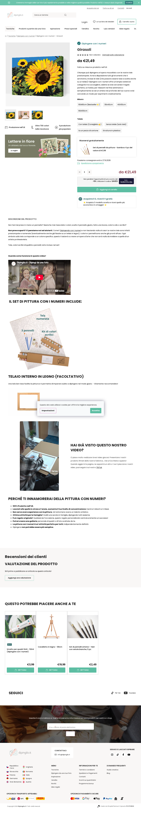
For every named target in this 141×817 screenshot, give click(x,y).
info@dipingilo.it (64, 755)
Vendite (54, 780)
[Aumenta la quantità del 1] (89, 172)
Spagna (29, 778)
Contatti (121, 8)
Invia (70, 734)
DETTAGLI (22, 670)
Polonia (12, 775)
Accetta (96, 410)
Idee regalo (55, 787)
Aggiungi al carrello (108, 189)
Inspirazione (55, 777)
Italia (28, 775)
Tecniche (55, 770)
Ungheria (29, 767)
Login (84, 22)
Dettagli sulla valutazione (113, 55)
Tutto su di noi (108, 8)
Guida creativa (112, 770)
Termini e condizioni (87, 770)
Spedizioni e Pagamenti (88, 773)
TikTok (99, 467)
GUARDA (129, 3)
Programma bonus (86, 783)
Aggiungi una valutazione (19, 578)
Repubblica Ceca (14, 767)
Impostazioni (48, 410)
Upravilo (127, 806)
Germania (13, 778)
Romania (29, 771)
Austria (28, 782)
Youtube (132, 693)
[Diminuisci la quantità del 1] (79, 172)
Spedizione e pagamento (92, 163)
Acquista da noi (93, 8)
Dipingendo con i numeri (70, 230)
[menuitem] (10, 28)
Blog (108, 773)
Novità (53, 783)
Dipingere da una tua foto (61, 773)
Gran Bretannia (15, 782)
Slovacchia (14, 771)
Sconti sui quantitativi (87, 780)
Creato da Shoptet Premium (109, 806)
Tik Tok (117, 693)
